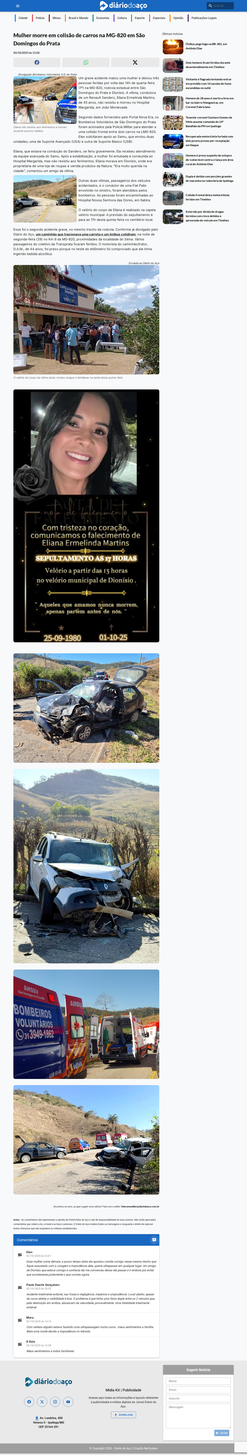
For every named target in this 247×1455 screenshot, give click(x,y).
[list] (86, 1302)
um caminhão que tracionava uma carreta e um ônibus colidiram (86, 234)
